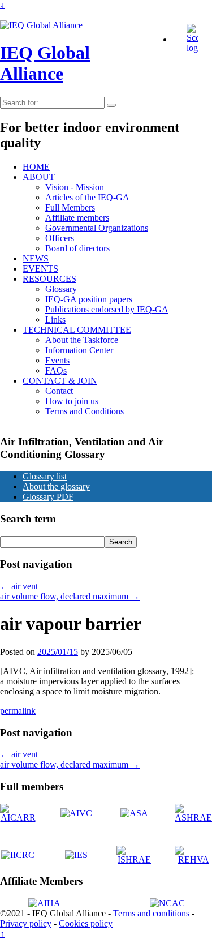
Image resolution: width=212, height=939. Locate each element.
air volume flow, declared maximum (70, 596)
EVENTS (40, 268)
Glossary (61, 289)
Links (55, 319)
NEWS (36, 258)
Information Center (79, 350)
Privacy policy (25, 923)
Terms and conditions (151, 913)
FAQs (56, 370)
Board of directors (77, 248)
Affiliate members (77, 217)
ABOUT (39, 177)
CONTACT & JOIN (60, 380)
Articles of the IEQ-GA (87, 197)
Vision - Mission (74, 187)
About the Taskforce (81, 340)
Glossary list (45, 476)
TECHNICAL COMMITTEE (77, 330)
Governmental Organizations (96, 228)
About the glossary (56, 486)
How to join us (71, 401)
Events (57, 360)
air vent (19, 586)
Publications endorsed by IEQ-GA (106, 309)
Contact (59, 391)
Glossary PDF (48, 496)
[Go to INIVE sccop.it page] (195, 48)
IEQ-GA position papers (88, 299)
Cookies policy (86, 923)
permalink (18, 710)
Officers (59, 238)
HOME (36, 166)
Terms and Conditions (84, 411)
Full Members (70, 207)
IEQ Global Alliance (45, 63)
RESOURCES (49, 279)
